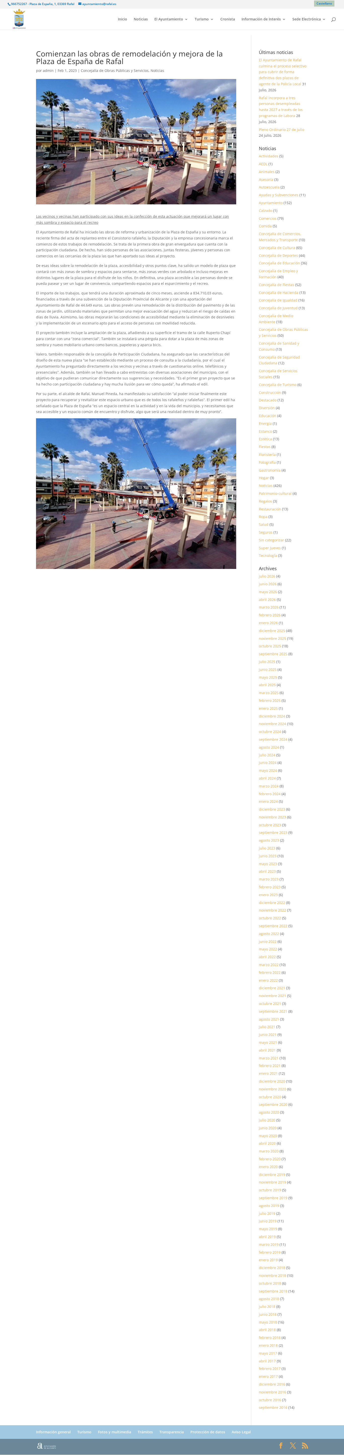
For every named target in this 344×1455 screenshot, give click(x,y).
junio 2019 (268, 1221)
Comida (265, 226)
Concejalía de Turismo (277, 384)
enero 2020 (268, 1166)
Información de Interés (261, 19)
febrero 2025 (270, 700)
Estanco (265, 431)
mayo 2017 (268, 1353)
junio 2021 (268, 1034)
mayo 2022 (268, 949)
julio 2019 (267, 1213)
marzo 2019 (269, 1244)
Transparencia (171, 1432)
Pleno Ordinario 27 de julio (281, 129)
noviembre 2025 (272, 638)
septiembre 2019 (273, 1197)
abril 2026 (267, 599)
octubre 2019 (270, 1190)
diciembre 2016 (272, 1384)
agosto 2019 (269, 1205)
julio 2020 (267, 1120)
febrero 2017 (270, 1368)
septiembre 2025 (273, 653)
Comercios (268, 218)
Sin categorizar (271, 540)
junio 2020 (268, 1127)
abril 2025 (267, 684)
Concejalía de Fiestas (276, 284)
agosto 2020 (269, 1112)
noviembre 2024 (272, 723)
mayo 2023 (268, 863)
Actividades (268, 156)
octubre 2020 (270, 1096)
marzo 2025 (269, 692)
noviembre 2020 (272, 1089)
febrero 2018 (270, 1337)
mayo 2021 (268, 1042)
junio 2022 (268, 941)
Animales (266, 171)
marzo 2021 (269, 1058)
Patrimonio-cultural (275, 493)
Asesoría (266, 179)
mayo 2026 (268, 591)
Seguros (265, 532)
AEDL (263, 163)
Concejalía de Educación (279, 263)
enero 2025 (268, 708)
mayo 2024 (268, 770)
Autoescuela (269, 187)
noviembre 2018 (272, 1275)
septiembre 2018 (273, 1291)
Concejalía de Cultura (277, 247)
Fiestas (264, 446)
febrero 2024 (270, 793)
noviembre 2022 (272, 910)
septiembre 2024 (273, 739)
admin (48, 70)
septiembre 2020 (273, 1104)
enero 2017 (268, 1376)
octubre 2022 (270, 918)
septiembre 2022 (273, 925)
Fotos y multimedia (114, 1432)
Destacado (268, 400)
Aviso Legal (241, 1432)
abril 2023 (267, 871)
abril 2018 (267, 1329)
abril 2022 (267, 956)
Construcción (270, 392)
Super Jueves (270, 547)
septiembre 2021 (273, 1011)
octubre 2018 (270, 1283)
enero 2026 (268, 622)
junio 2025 (268, 669)
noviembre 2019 (272, 1182)
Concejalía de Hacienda (278, 292)
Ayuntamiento (271, 202)
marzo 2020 (269, 1151)
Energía (265, 423)
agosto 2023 (269, 840)
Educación (267, 415)
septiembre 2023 (273, 832)
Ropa (263, 516)
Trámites (145, 1432)
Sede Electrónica (306, 19)
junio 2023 (268, 856)
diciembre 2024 (272, 716)
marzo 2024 (269, 786)
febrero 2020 (270, 1159)
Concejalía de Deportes (278, 255)
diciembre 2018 (272, 1267)
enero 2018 (268, 1345)
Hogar (264, 477)
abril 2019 (267, 1236)
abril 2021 (267, 1050)
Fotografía (267, 462)
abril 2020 (267, 1143)
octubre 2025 (270, 646)
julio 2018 (267, 1306)
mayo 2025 (268, 677)
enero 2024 (268, 801)
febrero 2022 (270, 972)
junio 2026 (268, 584)
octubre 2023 (270, 824)
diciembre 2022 (272, 902)
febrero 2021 (270, 1065)
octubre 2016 (270, 1399)
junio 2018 (268, 1314)
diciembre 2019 (272, 1174)
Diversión (267, 407)
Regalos (265, 501)
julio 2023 (267, 848)
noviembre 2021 (272, 995)
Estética (265, 438)
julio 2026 (267, 576)
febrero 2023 (270, 887)
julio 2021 (267, 1026)
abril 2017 (267, 1361)
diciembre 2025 (272, 630)
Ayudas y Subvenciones (278, 195)
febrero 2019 (270, 1252)
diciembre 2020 (272, 1081)
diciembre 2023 (272, 809)
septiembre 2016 (273, 1407)
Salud (263, 524)
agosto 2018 (269, 1298)
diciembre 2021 (272, 987)
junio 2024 (268, 762)
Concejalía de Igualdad (278, 300)
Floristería (267, 454)
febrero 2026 (270, 615)
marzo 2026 (269, 607)
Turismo (202, 19)
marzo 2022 (269, 964)
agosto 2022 (269, 933)
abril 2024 (267, 778)
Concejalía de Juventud (278, 308)
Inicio (122, 19)
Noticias (141, 19)
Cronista (227, 19)
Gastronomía (270, 470)
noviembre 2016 (272, 1392)
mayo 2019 (268, 1228)
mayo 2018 (268, 1322)
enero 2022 (268, 980)
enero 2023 (268, 894)
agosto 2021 (269, 1019)
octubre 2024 (270, 731)
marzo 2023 (269, 879)
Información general (53, 1432)
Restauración (270, 509)
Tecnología (268, 555)
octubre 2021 (270, 1003)
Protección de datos (207, 1432)
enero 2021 (268, 1073)
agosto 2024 (269, 747)
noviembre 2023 (272, 817)
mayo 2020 (268, 1135)
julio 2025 (267, 661)
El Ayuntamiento (168, 19)
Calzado (265, 210)
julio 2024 (267, 755)
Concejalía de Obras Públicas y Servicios (115, 70)
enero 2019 (268, 1259)
